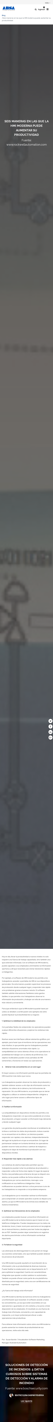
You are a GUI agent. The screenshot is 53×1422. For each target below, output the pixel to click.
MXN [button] (47, 3)
